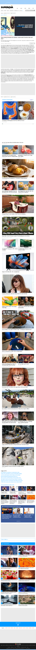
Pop (33, 8)
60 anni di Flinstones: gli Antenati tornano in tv (9, 476)
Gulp (21, 8)
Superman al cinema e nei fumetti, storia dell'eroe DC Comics (12, 480)
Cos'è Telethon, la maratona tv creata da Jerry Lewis (10, 472)
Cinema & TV (16, 10)
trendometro (6, 543)
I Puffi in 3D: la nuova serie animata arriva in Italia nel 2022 (11, 481)
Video (8, 10)
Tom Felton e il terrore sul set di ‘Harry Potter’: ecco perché (11, 479)
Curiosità (12, 10)
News (2, 10)
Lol (17, 8)
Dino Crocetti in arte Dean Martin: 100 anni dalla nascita (11, 477)
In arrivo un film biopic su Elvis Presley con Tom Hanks (10, 475)
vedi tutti (18, 521)
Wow (29, 8)
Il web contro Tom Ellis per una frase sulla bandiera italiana (11, 473)
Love (25, 8)
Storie (5, 10)
